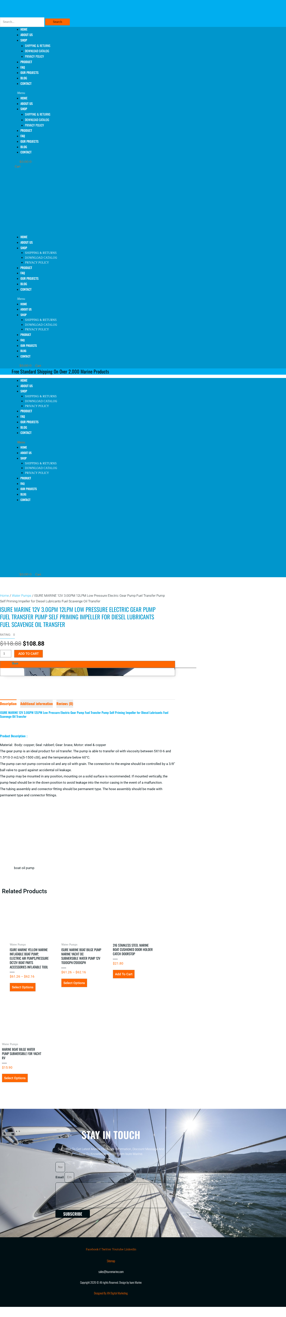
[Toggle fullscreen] (24, 1310)
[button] (111, 93)
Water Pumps (21, 595)
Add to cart (28, 654)
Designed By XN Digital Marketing (111, 1293)
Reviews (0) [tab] (64, 703)
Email (60, 1177)
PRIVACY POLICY (34, 56)
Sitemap (111, 1261)
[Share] (40, 1310)
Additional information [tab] (36, 703)
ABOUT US (26, 103)
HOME (23, 98)
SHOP (23, 40)
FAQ (22, 136)
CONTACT (26, 83)
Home (4, 595)
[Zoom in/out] (8, 1310)
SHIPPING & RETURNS (37, 45)
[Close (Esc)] (57, 1310)
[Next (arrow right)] (24, 1315)
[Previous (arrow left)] (8, 1315)
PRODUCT (26, 61)
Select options (22, 987)
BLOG (23, 146)
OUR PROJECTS (29, 72)
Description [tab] (8, 703)
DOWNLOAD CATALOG (37, 51)
